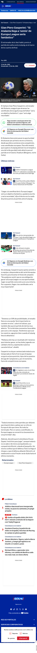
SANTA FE (13, 10)
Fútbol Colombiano (11, 504)
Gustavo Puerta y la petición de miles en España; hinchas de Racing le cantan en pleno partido (20, 530)
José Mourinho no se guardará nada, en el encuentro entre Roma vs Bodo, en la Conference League (23, 385)
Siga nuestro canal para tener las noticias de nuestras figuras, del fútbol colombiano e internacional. (19, 122)
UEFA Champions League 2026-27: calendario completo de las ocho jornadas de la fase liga (24, 171)
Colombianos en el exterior (21, 368)
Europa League (8, 463)
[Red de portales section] (34, 620)
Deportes (15, 633)
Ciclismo (14, 515)
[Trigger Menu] (2, 6)
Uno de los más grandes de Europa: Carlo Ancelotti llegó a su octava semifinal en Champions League (24, 237)
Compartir (32, 65)
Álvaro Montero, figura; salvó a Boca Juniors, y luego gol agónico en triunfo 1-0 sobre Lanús (20, 541)
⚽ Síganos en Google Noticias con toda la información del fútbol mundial (20, 263)
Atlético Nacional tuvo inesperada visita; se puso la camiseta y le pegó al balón (19, 508)
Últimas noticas (10, 1)
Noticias (25, 633)
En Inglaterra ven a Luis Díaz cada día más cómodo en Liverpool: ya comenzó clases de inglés (24, 372)
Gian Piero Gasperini (25, 463)
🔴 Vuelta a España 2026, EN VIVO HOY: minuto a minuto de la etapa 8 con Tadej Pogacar (19, 519)
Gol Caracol (20, 1)
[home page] (2, 2)
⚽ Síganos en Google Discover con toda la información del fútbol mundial (20, 131)
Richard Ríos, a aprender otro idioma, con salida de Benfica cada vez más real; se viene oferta (19, 552)
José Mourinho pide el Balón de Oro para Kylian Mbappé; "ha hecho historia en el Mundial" (24, 182)
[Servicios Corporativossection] (34, 624)
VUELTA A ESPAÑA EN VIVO (26, 10)
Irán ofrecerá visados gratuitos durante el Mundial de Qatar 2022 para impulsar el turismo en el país (23, 250)
